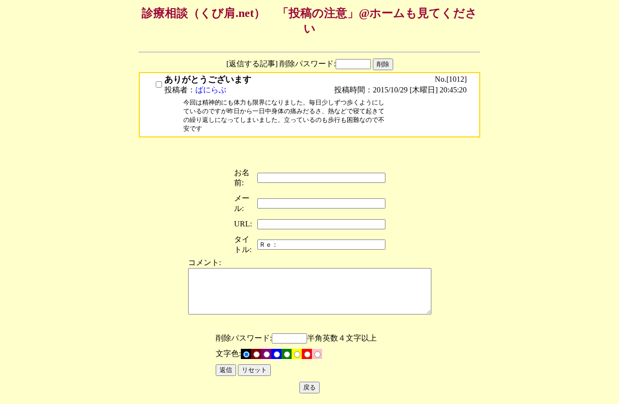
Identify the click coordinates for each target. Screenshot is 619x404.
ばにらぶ (210, 90)
